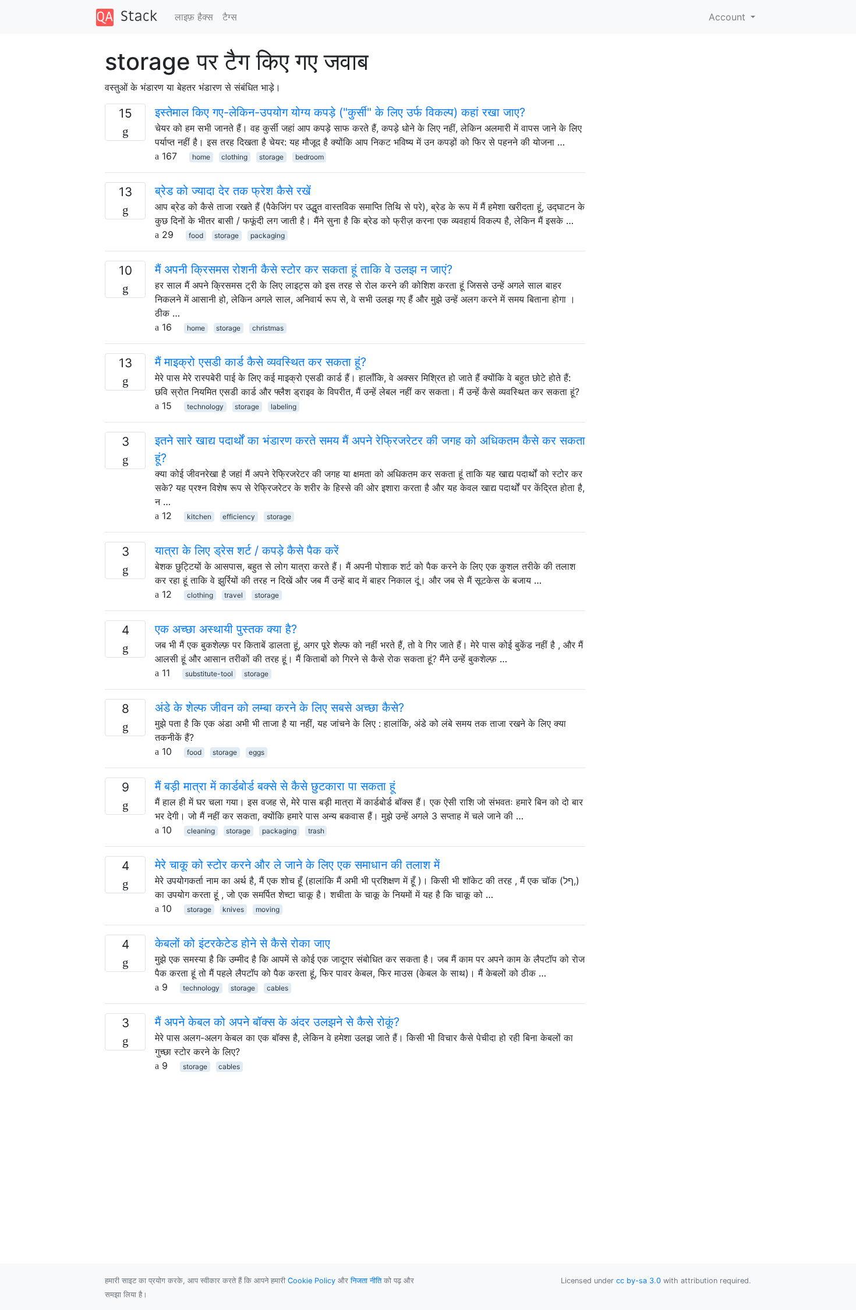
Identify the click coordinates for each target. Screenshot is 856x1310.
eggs (256, 752)
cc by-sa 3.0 (638, 1280)
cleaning (201, 830)
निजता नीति (366, 1280)
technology (205, 406)
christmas (268, 328)
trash (316, 830)
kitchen (199, 516)
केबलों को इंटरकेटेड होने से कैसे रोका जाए (242, 943)
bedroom (309, 156)
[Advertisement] (345, 1154)
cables (277, 988)
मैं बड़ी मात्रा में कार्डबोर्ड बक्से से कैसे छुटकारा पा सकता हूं (275, 786)
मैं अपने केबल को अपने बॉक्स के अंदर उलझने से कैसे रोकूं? (277, 1022)
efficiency (238, 516)
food (196, 235)
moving (268, 909)
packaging (267, 235)
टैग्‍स (229, 17)
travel (233, 595)
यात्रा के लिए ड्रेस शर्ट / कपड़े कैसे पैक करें (247, 551)
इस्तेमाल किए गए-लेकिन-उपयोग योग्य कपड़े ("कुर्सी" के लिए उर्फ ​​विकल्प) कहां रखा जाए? (340, 112)
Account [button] (728, 17)
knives (233, 909)
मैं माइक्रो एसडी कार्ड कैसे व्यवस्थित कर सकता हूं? (260, 362)
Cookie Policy (311, 1280)
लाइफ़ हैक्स (194, 17)
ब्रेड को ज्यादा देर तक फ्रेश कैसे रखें (233, 191)
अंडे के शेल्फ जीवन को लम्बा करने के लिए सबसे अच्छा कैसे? (279, 708)
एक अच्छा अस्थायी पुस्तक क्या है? (226, 629)
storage (271, 156)
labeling (283, 406)
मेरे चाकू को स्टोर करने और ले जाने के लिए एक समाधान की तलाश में (297, 865)
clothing (234, 156)
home (201, 156)
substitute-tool (209, 673)
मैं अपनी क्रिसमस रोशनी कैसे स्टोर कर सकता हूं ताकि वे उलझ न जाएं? (303, 269)
